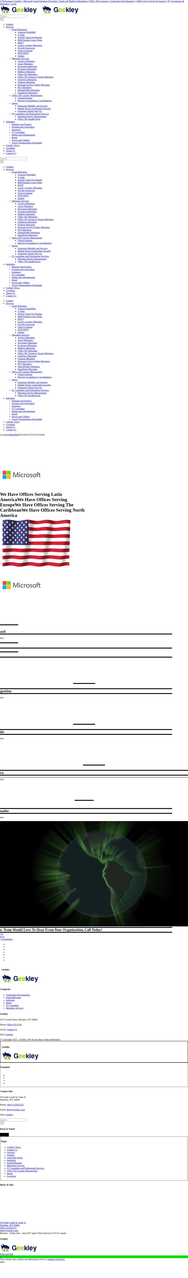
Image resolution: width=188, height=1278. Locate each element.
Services (11, 1152)
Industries (10, 1000)
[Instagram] (5, 1135)
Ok (57, 1259)
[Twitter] (2, 1135)
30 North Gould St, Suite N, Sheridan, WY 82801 (13, 1224)
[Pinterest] (6, 1135)
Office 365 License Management (22, 1171)
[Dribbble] (8, 1135)
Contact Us (12, 1029)
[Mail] (3, 1135)
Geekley (9, 1034)
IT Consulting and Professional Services (25, 1168)
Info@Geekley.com (16, 1109)
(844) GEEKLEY (15, 1105)
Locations (11, 1176)
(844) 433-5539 (14, 1024)
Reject (62, 1259)
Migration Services (14, 1008)
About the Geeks (15, 1157)
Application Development (18, 995)
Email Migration (13, 997)
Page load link (6, 1254)
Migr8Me (13, 435)
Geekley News (14, 1147)
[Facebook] (0, 1135)
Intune (9, 1003)
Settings (51, 1259)
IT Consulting (12, 1005)
